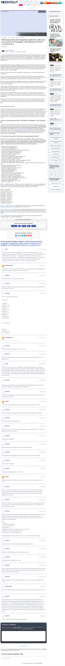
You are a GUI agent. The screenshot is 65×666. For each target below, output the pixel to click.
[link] (56, 25)
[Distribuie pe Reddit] (27, 236)
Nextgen (60, 3)
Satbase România (37, 3)
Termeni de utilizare (56, 186)
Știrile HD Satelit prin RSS (56, 160)
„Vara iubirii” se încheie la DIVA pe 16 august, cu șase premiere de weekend (55, 50)
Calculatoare (30, 3)
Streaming (46, 1)
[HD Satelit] (9, 2)
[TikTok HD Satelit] (37, 5)
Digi (9, 37)
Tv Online (21, 3)
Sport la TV (55, 1)
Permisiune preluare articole (56, 183)
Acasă (20, 1)
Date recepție (41, 1)
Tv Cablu (21, 37)
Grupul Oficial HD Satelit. (28, 628)
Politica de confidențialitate (56, 189)
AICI (29, 206)
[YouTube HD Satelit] (34, 5)
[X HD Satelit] (39, 5)
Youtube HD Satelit (56, 148)
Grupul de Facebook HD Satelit (55, 142)
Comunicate (27, 1)
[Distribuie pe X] (18, 236)
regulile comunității (17, 627)
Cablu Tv (31, 1)
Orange (44, 3)
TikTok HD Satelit (56, 151)
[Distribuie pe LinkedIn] (24, 236)
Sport (17, 37)
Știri (23, 1)
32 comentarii (4, 46)
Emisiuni (50, 1)
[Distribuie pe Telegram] (22, 236)
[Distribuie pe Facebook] (16, 236)
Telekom (60, 172)
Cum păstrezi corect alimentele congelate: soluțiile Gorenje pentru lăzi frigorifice (55, 35)
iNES (56, 3)
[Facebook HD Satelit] (28, 5)
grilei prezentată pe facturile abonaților (22, 129)
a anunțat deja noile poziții (10, 184)
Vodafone (48, 3)
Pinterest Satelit (56, 157)
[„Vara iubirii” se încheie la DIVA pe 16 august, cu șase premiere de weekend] (56, 57)
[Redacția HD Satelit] (3, 51)
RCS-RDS (12, 37)
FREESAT (54, 170)
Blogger (40, 663)
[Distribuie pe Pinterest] (29, 236)
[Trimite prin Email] (31, 236)
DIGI (41, 3)
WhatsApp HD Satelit (56, 145)
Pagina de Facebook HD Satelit (55, 138)
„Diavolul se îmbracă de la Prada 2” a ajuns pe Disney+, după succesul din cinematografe (55, 21)
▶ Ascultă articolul (42, 11)
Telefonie (59, 1)
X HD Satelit (56, 154)
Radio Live (25, 3)
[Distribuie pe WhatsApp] (20, 236)
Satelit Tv (36, 1)
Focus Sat (53, 3)
